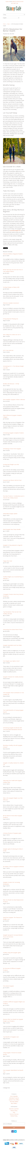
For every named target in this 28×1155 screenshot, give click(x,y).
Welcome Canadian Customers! (11, 303)
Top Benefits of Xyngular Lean (11, 1037)
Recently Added (14, 1101)
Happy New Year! (7, 561)
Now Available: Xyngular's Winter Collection (14, 399)
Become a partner (14, 1108)
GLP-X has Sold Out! (8, 350)
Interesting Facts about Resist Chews (12, 629)
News (8, 24)
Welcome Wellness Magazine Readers (13, 254)
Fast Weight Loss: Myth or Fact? (11, 661)
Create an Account (18, 1)
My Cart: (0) (14, 3)
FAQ (14, 1112)
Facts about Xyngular (8, 986)
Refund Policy (14, 1116)
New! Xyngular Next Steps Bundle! (12, 529)
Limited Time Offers (14, 1100)
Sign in (8, 1)
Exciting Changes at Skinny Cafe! (11, 287)
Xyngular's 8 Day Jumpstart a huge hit (12, 545)
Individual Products (14, 1098)
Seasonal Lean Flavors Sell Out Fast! (12, 480)
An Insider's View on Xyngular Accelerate (13, 866)
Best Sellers (14, 1103)
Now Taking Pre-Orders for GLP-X (12, 334)
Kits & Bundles (14, 1096)
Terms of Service (14, 1114)
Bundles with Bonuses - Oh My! (11, 383)
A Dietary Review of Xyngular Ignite (12, 833)
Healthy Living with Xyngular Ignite (12, 952)
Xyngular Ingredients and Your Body (12, 645)
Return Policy (14, 1110)
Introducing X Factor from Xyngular (12, 448)
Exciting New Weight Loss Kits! (11, 464)
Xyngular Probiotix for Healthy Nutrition (13, 677)
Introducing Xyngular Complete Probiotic (13, 433)
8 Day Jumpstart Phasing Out (10, 318)
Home (4, 24)
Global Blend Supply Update (10, 513)
